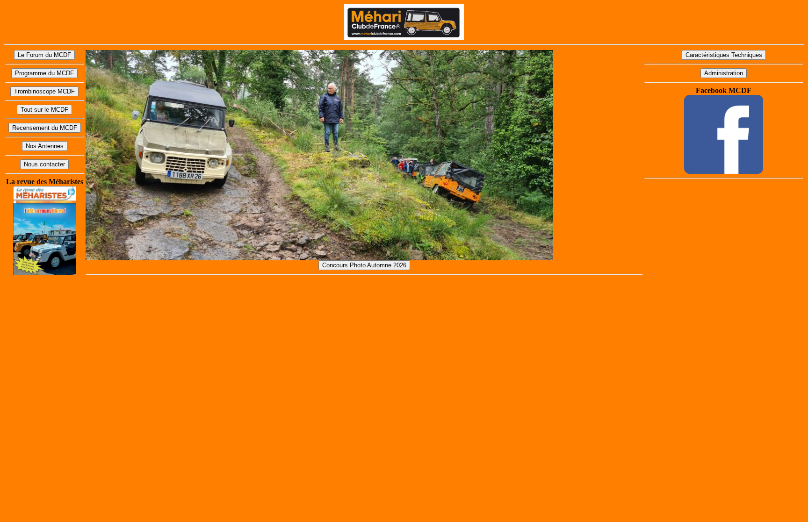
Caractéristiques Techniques (723, 54)
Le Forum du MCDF (44, 54)
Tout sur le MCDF (44, 109)
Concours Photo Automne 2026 (364, 265)
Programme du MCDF (44, 73)
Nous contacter (44, 164)
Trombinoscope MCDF (44, 91)
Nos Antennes (45, 146)
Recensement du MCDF (44, 127)
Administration (723, 73)
